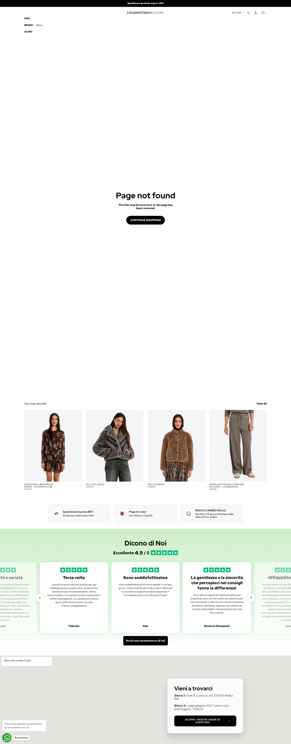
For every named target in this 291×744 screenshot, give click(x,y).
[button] (40, 597)
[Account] (255, 12)
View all (261, 403)
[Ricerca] (248, 12)
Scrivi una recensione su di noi (145, 640)
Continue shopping (145, 220)
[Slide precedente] (29, 445)
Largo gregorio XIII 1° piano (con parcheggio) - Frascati (201, 707)
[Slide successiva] (77, 445)
